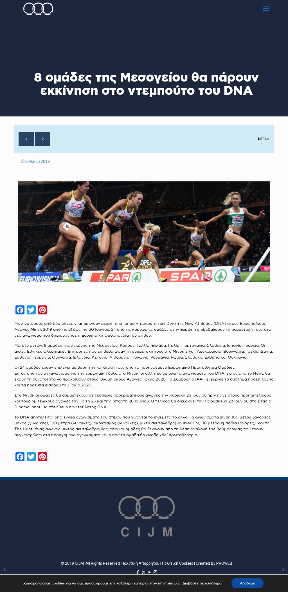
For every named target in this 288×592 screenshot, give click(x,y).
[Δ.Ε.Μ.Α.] (38, 8)
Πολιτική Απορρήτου (140, 563)
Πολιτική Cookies (177, 563)
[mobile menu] (266, 8)
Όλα (265, 139)
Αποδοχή (247, 583)
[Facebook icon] (138, 572)
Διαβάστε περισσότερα (202, 583)
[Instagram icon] (155, 572)
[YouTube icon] (149, 572)
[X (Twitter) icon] (143, 572)
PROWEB (224, 563)
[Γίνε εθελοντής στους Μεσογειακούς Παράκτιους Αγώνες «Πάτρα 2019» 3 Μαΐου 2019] (283, 569)
